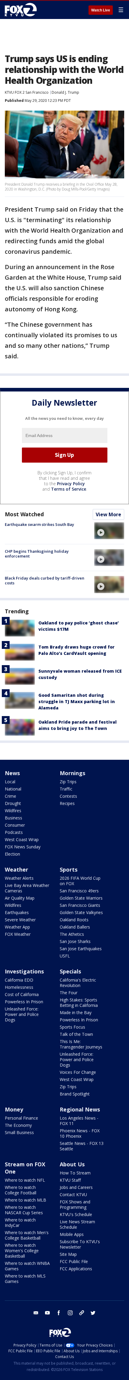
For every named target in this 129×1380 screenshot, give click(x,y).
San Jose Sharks (75, 941)
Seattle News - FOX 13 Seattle (82, 1146)
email (36, 1313)
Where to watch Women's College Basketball (22, 1250)
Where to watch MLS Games (25, 1278)
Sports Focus (72, 1027)
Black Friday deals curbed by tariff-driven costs (44, 580)
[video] (109, 530)
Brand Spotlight (75, 1094)
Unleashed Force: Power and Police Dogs (22, 1014)
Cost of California (22, 994)
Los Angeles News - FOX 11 (79, 1120)
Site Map (68, 1254)
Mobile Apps (72, 1234)
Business (13, 818)
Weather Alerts (19, 878)
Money (14, 1109)
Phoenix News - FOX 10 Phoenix (80, 1133)
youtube (47, 1313)
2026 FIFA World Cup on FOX (80, 880)
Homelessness (19, 987)
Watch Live (100, 10)
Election (12, 854)
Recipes (67, 803)
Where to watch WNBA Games (27, 1266)
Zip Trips (68, 781)
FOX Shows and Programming (75, 1204)
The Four (68, 992)
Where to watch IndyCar (20, 1222)
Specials (70, 971)
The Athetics (72, 934)
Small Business (19, 1132)
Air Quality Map (19, 898)
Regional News (80, 1109)
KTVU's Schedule (76, 1214)
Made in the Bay (76, 1012)
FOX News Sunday (22, 847)
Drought (13, 803)
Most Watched (24, 514)
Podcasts (14, 832)
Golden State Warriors (81, 898)
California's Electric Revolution (78, 982)
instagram (70, 1313)
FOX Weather (18, 934)
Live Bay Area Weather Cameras (27, 888)
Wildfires (13, 810)
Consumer (15, 825)
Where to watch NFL (25, 1180)
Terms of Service (68, 489)
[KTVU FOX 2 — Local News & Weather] (22, 9)
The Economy (18, 1125)
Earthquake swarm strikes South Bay (39, 524)
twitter (93, 1313)
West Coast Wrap (22, 839)
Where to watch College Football (20, 1190)
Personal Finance (21, 1118)
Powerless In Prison (24, 1001)
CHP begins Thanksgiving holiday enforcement (37, 554)
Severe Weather (20, 920)
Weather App (17, 927)
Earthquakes (17, 912)
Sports (68, 869)
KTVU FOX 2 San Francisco (27, 92)
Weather (16, 869)
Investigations (24, 971)
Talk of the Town (76, 1034)
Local (10, 781)
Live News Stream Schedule (77, 1224)
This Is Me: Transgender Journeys (81, 1044)
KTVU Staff (70, 1180)
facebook (59, 1313)
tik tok (81, 1313)
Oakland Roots (74, 920)
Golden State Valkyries (81, 912)
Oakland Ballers (75, 927)
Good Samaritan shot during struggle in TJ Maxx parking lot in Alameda (76, 701)
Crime (10, 796)
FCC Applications (76, 1269)
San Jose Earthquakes (81, 948)
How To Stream (75, 1173)
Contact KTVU (73, 1194)
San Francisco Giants (80, 905)
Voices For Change (78, 1072)
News (12, 773)
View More (108, 514)
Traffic (66, 789)
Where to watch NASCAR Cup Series (24, 1209)
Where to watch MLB (25, 1200)
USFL (65, 956)
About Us (72, 1164)
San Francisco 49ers (79, 891)
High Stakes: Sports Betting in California (79, 1002)
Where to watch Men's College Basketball (27, 1235)
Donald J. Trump (65, 92)
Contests (68, 796)
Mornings (72, 773)
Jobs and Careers (76, 1187)
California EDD (19, 980)
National (13, 789)
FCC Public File (74, 1261)
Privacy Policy (71, 483)
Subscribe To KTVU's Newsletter (80, 1244)
